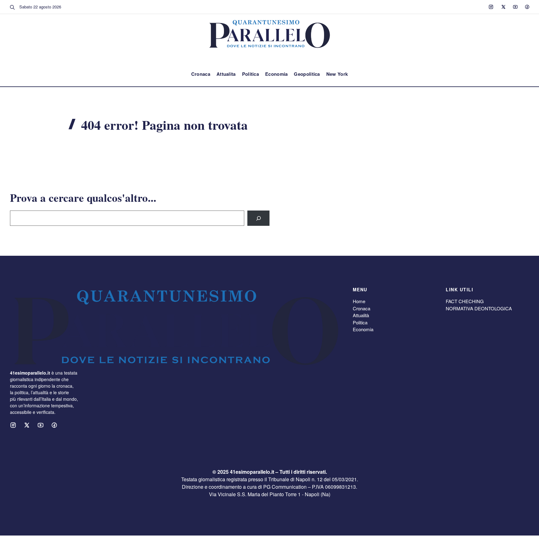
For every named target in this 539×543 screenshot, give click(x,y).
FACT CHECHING (465, 301)
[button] (12, 6)
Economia (276, 73)
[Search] (258, 218)
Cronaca (200, 73)
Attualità (361, 315)
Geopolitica (307, 73)
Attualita (226, 73)
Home (359, 301)
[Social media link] (490, 6)
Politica (250, 73)
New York (337, 73)
